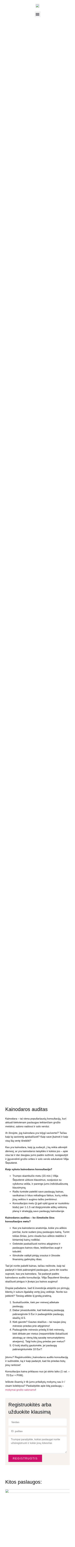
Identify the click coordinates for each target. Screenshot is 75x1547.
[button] (38, 14)
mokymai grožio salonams (20, 1389)
